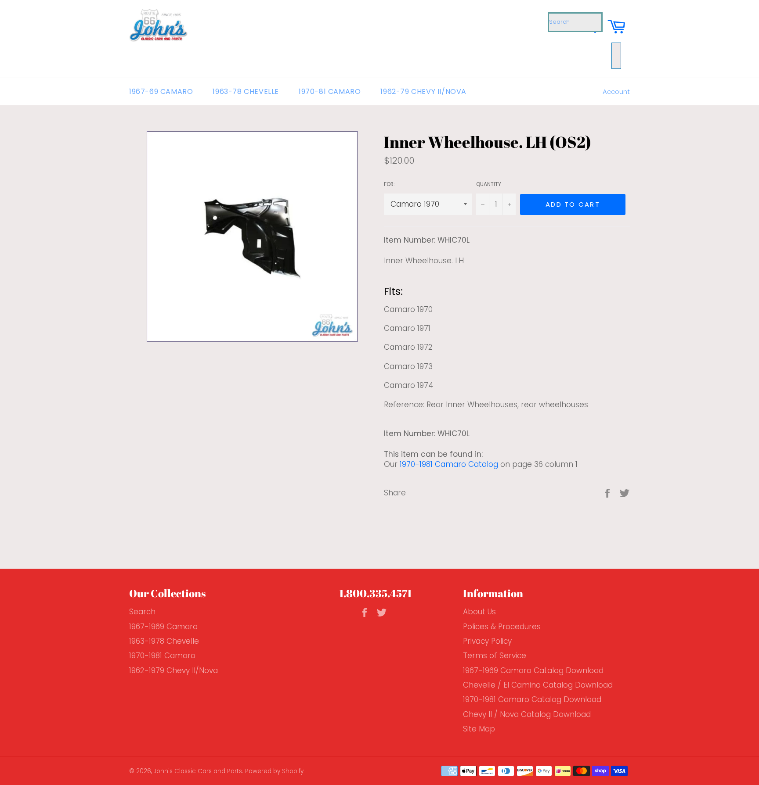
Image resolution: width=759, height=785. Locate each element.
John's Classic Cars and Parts (198, 771)
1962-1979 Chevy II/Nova (173, 670)
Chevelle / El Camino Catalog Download (538, 685)
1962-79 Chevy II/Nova (423, 91)
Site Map (479, 729)
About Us (479, 611)
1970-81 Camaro (330, 91)
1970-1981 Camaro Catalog (449, 464)
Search (142, 611)
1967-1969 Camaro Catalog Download (533, 670)
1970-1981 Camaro (162, 655)
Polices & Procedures (502, 626)
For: (389, 184)
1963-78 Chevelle (246, 91)
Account (616, 91)
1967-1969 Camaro (163, 626)
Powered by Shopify (274, 771)
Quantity (488, 184)
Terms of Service (494, 655)
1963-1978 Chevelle (164, 641)
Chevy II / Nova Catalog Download (527, 714)
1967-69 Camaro (161, 91)
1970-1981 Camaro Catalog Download (532, 699)
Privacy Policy (487, 641)
